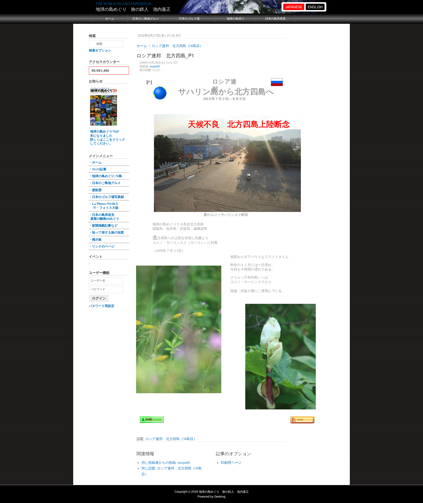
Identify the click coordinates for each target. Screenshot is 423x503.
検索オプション (100, 50)
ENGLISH (315, 6)
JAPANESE (293, 6)
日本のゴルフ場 (189, 18)
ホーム (109, 18)
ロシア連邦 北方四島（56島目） (171, 439)
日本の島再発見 (275, 18)
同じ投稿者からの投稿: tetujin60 (165, 463)
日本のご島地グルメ (145, 18)
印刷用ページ (231, 463)
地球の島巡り (235, 18)
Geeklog (219, 496)
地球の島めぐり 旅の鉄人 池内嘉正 (133, 9)
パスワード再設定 (101, 306)
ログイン (99, 298)
